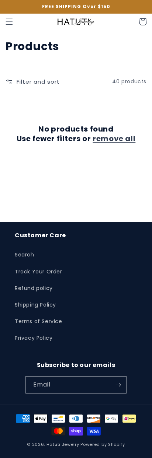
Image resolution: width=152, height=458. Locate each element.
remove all (114, 138)
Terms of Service (38, 321)
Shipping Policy (35, 304)
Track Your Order (38, 271)
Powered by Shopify (102, 444)
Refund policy (34, 288)
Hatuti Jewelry (62, 444)
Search (24, 254)
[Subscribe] (118, 385)
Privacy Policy (33, 338)
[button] (9, 22)
